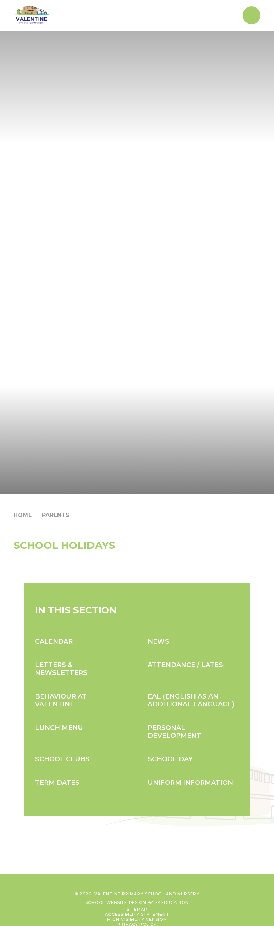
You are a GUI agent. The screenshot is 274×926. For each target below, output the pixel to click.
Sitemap (137, 909)
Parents (56, 515)
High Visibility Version (137, 919)
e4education (172, 902)
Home (23, 515)
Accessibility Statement (137, 914)
